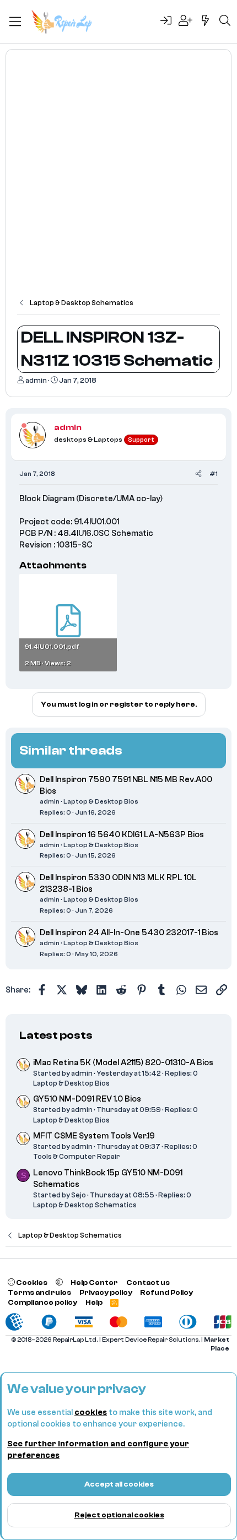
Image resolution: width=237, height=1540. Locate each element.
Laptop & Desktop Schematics (85, 1205)
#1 (213, 474)
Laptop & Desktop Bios (100, 801)
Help (94, 1302)
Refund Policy (166, 1292)
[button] (59, 1282)
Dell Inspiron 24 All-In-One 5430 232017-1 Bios (129, 932)
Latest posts (56, 1035)
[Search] (225, 21)
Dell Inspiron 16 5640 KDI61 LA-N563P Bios (122, 834)
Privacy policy (105, 1292)
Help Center (94, 1282)
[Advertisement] (118, 179)
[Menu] (15, 21)
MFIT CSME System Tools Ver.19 (94, 1136)
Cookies (31, 1282)
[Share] (198, 474)
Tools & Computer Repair (76, 1156)
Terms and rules (39, 1292)
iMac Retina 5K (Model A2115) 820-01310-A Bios (123, 1062)
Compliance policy (42, 1302)
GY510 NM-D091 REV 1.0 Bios (87, 1099)
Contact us (148, 1282)
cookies (90, 1412)
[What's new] (206, 21)
